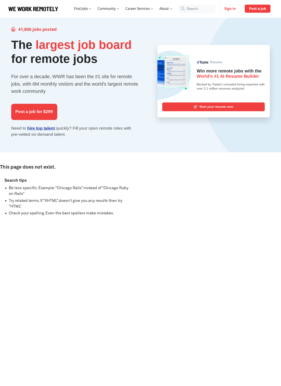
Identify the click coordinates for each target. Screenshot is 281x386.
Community (106, 9)
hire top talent (41, 128)
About (164, 9)
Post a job (257, 8)
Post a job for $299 (34, 111)
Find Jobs (81, 9)
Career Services (137, 9)
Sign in (230, 8)
